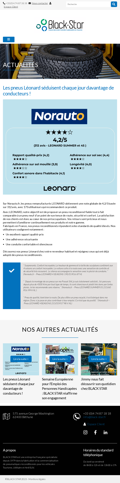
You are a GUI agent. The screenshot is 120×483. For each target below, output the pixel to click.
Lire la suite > (21, 359)
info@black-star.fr (94, 417)
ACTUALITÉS (11, 46)
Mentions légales (37, 479)
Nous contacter (40, 3)
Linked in (105, 432)
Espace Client (11, 6)
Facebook (95, 432)
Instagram (85, 432)
